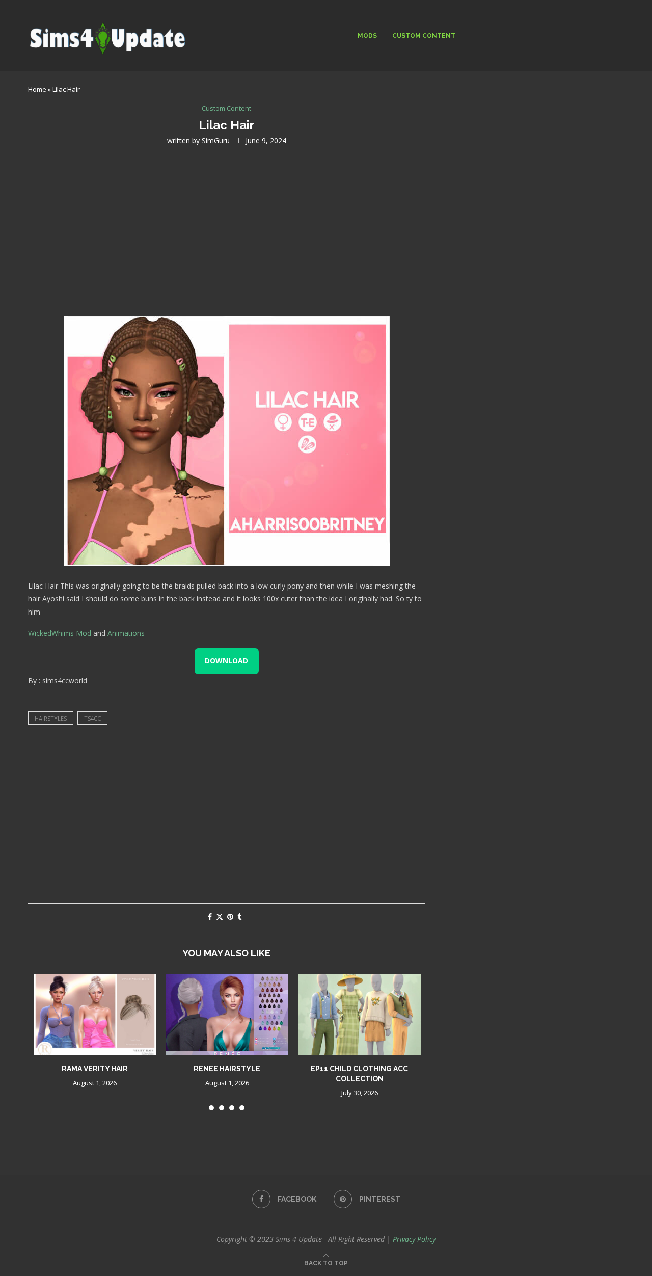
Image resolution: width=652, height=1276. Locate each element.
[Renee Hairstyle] (227, 1014)
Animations (126, 633)
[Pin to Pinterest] (230, 916)
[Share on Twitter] (219, 916)
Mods (367, 35)
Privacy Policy (414, 1239)
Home (37, 89)
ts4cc (92, 718)
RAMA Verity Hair (95, 1069)
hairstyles (51, 718)
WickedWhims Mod (59, 633)
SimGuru (216, 140)
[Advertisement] (226, 229)
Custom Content (423, 35)
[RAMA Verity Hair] (95, 1014)
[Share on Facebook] (210, 916)
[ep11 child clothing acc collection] (359, 1014)
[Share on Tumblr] (239, 916)
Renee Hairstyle (227, 1069)
